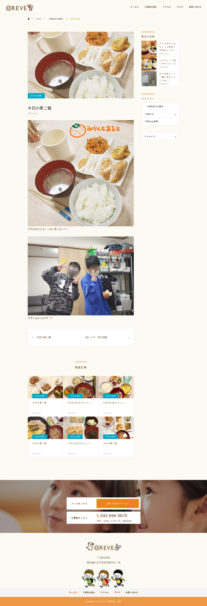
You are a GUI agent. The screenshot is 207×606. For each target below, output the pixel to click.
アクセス (167, 6)
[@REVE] (20, 6)
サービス (134, 6)
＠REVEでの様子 (154, 106)
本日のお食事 (36, 96)
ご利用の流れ (150, 6)
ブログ (180, 6)
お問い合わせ (195, 6)
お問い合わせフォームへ (117, 503)
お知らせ (149, 114)
